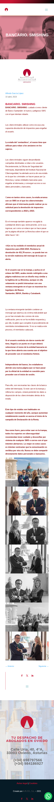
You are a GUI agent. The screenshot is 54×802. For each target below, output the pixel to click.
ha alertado (24, 173)
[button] (48, 796)
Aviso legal (22, 783)
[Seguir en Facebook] (22, 676)
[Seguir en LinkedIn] (32, 676)
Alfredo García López (14, 93)
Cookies (33, 783)
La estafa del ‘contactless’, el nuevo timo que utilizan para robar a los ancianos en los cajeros (25, 145)
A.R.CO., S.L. (29, 791)
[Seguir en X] (27, 676)
